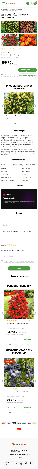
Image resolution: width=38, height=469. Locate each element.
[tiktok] (26, 463)
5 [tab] (20, 344)
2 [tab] (17, 123)
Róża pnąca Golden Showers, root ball (18, 117)
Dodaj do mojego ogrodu (27, 76)
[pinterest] (31, 463)
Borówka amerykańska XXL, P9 (17, 392)
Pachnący (25, 180)
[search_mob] (27, 3)
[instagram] (17, 463)
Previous (4, 106)
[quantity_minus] (8, 339)
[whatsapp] (7, 463)
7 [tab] (25, 344)
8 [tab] (28, 344)
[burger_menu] (3, 3)
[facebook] (12, 463)
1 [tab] (15, 123)
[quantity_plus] (14, 339)
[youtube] (21, 463)
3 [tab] (20, 123)
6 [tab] (23, 344)
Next (34, 106)
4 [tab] (23, 123)
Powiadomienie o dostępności (27, 70)
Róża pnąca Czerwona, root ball (17, 323)
